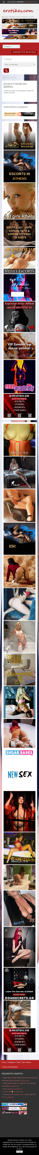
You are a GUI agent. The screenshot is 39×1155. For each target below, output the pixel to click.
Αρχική (4, 77)
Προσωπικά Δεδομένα (10, 1067)
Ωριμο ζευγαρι (8, 1089)
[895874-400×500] (19, 966)
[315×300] (19, 331)
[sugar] (19, 757)
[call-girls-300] (19, 218)
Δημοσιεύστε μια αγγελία (24, 52)
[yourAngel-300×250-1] (19, 300)
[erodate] (19, 246)
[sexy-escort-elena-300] (19, 889)
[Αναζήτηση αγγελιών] (6, 70)
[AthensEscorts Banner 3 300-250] (19, 359)
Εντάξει (19, 1151)
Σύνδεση (33, 2)
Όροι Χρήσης (26, 1062)
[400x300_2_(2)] (19, 417)
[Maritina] (19, 587)
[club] (19, 488)
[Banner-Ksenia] (19, 620)
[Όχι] (36, 1146)
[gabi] (19, 831)
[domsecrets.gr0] (19, 999)
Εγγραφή (27, 2)
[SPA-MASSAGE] (19, 685)
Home (4, 1062)
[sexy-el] (19, 747)
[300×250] (19, 149)
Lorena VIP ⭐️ (8, 1091)
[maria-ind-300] (19, 718)
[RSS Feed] (4, 2)
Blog (18, 1062)
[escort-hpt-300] (19, 521)
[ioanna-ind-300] (19, 652)
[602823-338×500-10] (19, 926)
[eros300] (19, 392)
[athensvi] (19, 864)
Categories (11, 1062)
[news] (19, 790)
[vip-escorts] (19, 182)
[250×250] (17, 1027)
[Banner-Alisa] (19, 455)
